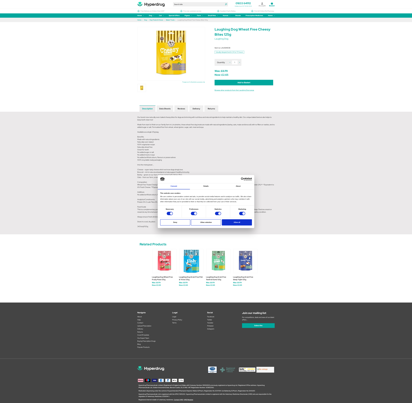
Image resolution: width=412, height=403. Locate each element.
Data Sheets (165, 108)
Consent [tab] (174, 186)
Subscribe (258, 325)
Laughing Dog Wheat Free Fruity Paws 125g (162, 278)
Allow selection (206, 222)
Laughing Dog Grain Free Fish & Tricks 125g (191, 278)
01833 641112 (243, 3)
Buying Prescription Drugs (146, 341)
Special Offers (174, 15)
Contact (140, 323)
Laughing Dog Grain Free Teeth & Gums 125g (216, 278)
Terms (174, 323)
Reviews (181, 108)
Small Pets (212, 15)
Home (270, 15)
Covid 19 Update (143, 335)
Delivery (196, 108)
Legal (174, 317)
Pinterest (210, 326)
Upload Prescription (144, 326)
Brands (238, 15)
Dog (150, 15)
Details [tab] (206, 186)
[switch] (194, 213)
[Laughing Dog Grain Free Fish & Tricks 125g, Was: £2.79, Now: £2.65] (191, 261)
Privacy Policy (177, 320)
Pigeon (187, 15)
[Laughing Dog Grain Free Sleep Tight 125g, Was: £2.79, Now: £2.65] (245, 261)
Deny (175, 222)
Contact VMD (178, 400)
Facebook (210, 317)
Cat (160, 15)
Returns (211, 108)
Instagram (210, 329)
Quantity (221, 62)
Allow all (237, 222)
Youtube (210, 323)
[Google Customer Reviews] (265, 370)
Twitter (209, 320)
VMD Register (188, 400)
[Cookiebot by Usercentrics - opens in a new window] (242, 179)
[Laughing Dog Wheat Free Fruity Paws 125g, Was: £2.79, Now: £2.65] (164, 261)
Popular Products (143, 347)
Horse (139, 15)
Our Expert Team (143, 338)
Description (147, 108)
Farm (199, 15)
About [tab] (238, 186)
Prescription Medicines (254, 15)
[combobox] (200, 4)
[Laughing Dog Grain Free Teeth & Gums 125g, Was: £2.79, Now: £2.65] (218, 261)
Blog (139, 344)
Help (139, 320)
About (139, 317)
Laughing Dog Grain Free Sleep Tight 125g (243, 278)
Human (225, 15)
